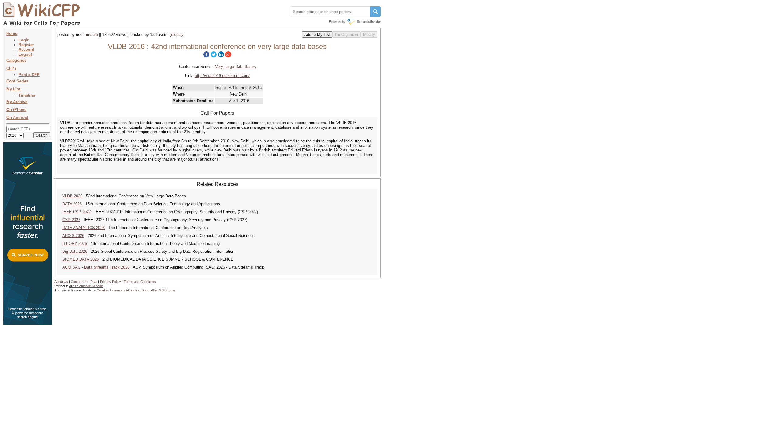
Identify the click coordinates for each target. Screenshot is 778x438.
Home (11, 33)
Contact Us (79, 281)
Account (26, 49)
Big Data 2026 (74, 251)
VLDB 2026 (72, 196)
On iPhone (16, 109)
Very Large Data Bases (235, 66)
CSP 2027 (71, 219)
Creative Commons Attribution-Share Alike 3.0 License (136, 290)
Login (24, 40)
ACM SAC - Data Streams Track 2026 (95, 267)
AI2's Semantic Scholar (86, 286)
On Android (17, 117)
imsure (92, 34)
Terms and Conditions (140, 281)
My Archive (16, 101)
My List (13, 89)
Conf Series (17, 81)
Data (93, 281)
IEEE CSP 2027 (76, 212)
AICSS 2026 (73, 235)
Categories (16, 60)
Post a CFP (29, 74)
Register (26, 45)
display (177, 34)
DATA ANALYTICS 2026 (83, 227)
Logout (25, 54)
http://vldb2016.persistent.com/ (222, 75)
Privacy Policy (110, 281)
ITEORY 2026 (74, 243)
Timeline (27, 95)
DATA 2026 (72, 204)
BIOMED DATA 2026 (80, 259)
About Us (61, 281)
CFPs (11, 68)
